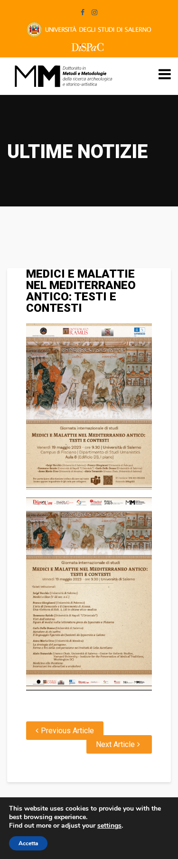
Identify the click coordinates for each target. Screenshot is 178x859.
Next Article (115, 744)
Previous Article (67, 730)
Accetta (28, 843)
